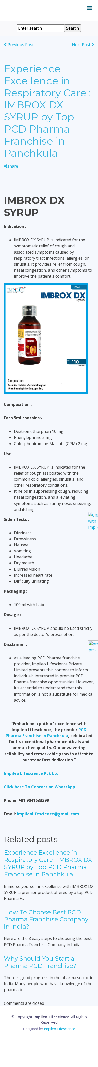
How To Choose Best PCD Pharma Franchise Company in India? (46, 919)
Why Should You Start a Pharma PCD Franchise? (40, 962)
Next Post (81, 44)
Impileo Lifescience (59, 1028)
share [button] (12, 166)
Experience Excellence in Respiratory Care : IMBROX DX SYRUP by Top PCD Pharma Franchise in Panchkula (48, 863)
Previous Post (20, 44)
